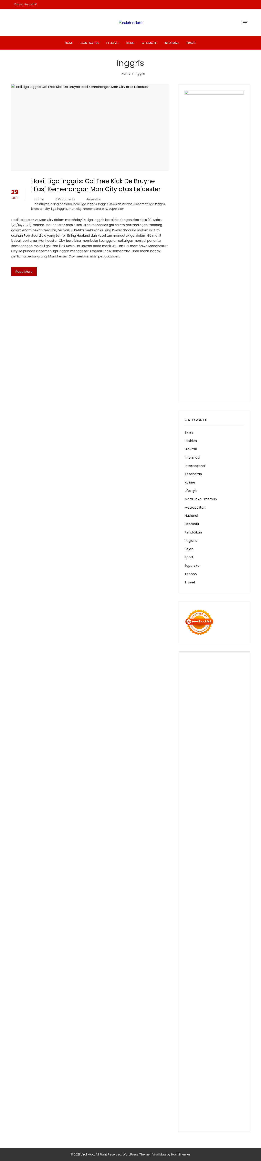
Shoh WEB (192, 780)
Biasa (204, 1046)
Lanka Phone (195, 670)
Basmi (227, 1036)
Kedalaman (224, 1078)
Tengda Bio (229, 822)
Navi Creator (226, 952)
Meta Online (226, 738)
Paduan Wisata (218, 1010)
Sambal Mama (196, 759)
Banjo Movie (230, 905)
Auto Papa (203, 712)
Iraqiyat (199, 843)
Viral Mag (159, 1154)
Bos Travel (209, 937)
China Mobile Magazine (203, 801)
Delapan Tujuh (196, 665)
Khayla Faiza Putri (198, 963)
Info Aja (202, 1020)
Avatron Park (223, 712)
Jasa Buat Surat (197, 770)
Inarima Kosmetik (210, 869)
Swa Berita (211, 733)
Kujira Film (224, 827)
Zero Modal (203, 691)
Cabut (190, 1052)
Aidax (189, 764)
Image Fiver (217, 665)
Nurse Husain (215, 775)
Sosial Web (234, 999)
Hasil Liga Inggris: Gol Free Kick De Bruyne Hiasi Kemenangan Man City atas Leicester (96, 185)
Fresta (208, 749)
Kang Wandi (194, 973)
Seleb (189, 549)
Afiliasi (189, 1025)
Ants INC (208, 702)
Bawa (208, 1041)
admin (39, 199)
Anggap (228, 1057)
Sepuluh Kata (195, 1099)
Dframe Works (204, 696)
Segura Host (209, 822)
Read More (24, 271)
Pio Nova (213, 843)
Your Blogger (195, 1004)
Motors (190, 660)
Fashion (191, 440)
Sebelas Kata (232, 1004)
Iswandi (219, 963)
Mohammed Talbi (199, 848)
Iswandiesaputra (228, 958)
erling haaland (61, 204)
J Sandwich (232, 916)
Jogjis (238, 744)
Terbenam (221, 1041)
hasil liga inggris (85, 204)
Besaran (208, 1078)
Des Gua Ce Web (220, 921)
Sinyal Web (228, 994)
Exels (202, 806)
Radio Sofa (193, 958)
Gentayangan (196, 1072)
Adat (225, 1025)
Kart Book (214, 806)
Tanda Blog (222, 1104)
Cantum (201, 1052)
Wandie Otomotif (218, 973)
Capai (220, 1062)
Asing (201, 1036)
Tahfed (198, 947)
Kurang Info (213, 989)
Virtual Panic (195, 775)
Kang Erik (222, 942)
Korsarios (227, 864)
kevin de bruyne (121, 204)
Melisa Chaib (195, 738)
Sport (189, 557)
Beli (200, 1041)
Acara (200, 1025)
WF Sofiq (209, 790)
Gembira (206, 1083)
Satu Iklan (213, 1004)
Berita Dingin (216, 1099)
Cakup (214, 1052)
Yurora (211, 738)
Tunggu (200, 1067)
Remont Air (193, 916)
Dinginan (225, 1072)
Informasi (172, 43)
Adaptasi (213, 1025)
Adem (189, 1057)
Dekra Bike (193, 858)
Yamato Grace (209, 728)
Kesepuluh (219, 1088)
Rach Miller (231, 801)
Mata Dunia (227, 937)
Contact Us (90, 43)
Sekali (189, 1088)
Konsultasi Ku (225, 1093)
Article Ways (223, 853)
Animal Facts (217, 890)
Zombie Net (210, 780)
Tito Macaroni (217, 926)
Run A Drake (210, 905)
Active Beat (232, 895)
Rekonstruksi (195, 796)
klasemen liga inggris (149, 204)
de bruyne (41, 204)
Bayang (191, 1041)
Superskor (93, 199)
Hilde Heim (224, 696)
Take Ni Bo (221, 691)
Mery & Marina (221, 785)
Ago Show (213, 796)
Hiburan (191, 449)
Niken (189, 952)
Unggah (232, 1062)
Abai (233, 1025)
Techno (191, 574)
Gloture (229, 806)
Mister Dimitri (227, 790)
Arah (210, 1036)
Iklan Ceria (230, 723)
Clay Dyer (208, 911)
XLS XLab (191, 895)
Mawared (211, 864)
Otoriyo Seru (195, 885)
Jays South (193, 749)
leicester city (40, 209)
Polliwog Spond (218, 676)
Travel (191, 43)
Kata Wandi (204, 968)
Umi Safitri (225, 1015)
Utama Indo (218, 759)
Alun (188, 1031)
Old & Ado (231, 885)
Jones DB (219, 931)
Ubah (189, 1067)
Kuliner (190, 482)
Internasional (195, 466)
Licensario (233, 869)
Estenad (220, 764)
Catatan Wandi (227, 968)
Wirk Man (212, 947)
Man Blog (227, 947)
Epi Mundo (234, 717)
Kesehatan (193, 474)
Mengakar (203, 1057)
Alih (195, 1031)
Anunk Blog (206, 660)
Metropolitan (195, 507)
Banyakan (192, 1078)
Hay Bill (237, 911)
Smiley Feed (205, 811)
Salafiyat (214, 723)
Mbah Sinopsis (222, 744)
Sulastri (232, 775)
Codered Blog (221, 837)
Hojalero (202, 785)
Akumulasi (217, 1031)
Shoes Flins (229, 843)
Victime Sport (209, 879)
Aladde (199, 754)
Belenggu (192, 1046)
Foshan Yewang (211, 686)
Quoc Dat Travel (209, 707)
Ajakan (236, 1052)
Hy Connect (203, 764)
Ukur (210, 1067)
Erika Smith (193, 817)
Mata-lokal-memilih (201, 499)
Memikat (192, 1083)
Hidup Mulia (231, 796)
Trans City (206, 942)
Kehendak (203, 1088)
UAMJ (233, 890)
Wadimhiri (192, 702)
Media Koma (194, 999)
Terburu (227, 1046)
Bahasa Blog (202, 1104)
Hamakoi (235, 764)
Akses (216, 1057)
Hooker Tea (194, 827)
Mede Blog (201, 837)
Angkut (190, 1036)
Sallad (197, 790)
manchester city (95, 209)
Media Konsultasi (222, 1109)
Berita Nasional (207, 994)
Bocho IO (192, 911)
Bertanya (234, 1020)
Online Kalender (215, 858)
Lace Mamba (195, 676)
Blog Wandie (213, 984)
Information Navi (198, 931)
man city (75, 209)
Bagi (218, 1036)
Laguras (191, 806)
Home (69, 43)
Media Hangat (213, 1114)
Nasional (191, 515)
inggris (103, 204)
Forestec (223, 911)
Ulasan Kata (224, 1067)
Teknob (191, 942)
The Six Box (217, 874)
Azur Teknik (224, 660)
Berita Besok (215, 999)
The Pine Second (216, 817)
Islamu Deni (231, 728)
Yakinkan (222, 1083)
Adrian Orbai (226, 811)
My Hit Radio (229, 754)
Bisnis (130, 43)
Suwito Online (205, 952)
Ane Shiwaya (216, 832)
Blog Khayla (206, 978)
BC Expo (206, 853)
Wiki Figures (213, 681)
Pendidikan (193, 532)
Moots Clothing (222, 770)
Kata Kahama (195, 723)
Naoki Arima (212, 916)
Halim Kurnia (206, 1015)
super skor (116, 209)
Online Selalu (195, 1010)
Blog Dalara (205, 717)
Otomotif (149, 43)
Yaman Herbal (210, 895)
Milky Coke (213, 885)
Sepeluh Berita (196, 1109)
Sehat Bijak (217, 1020)
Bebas (236, 1041)
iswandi (208, 958)
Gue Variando (195, 890)
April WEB (221, 749)
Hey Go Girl (228, 670)
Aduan (225, 1052)
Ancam (231, 1031)
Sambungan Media (199, 1093)
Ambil (203, 1031)
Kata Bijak (192, 744)
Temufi (209, 827)
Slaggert (212, 754)
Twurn (221, 717)
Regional (191, 540)
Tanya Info (193, 1114)
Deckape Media (219, 900)
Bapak (213, 1072)
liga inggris (59, 209)
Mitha (205, 744)
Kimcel (233, 665)
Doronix (212, 670)
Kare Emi (198, 832)
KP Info (233, 759)
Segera (235, 1083)
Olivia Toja (229, 733)
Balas (237, 1036)
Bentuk (215, 1046)
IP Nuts (226, 879)
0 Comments (65, 199)
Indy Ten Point (196, 874)
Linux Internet (195, 921)
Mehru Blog (193, 733)
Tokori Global (195, 900)
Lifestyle (112, 43)
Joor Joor (221, 848)
